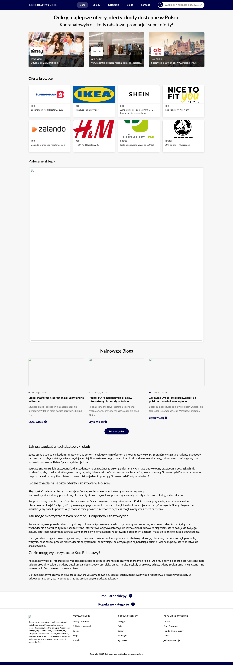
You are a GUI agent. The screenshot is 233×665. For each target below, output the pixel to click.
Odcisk (76, 630)
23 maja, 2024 (39, 392)
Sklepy (96, 4)
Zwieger (121, 621)
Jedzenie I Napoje (172, 640)
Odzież (167, 621)
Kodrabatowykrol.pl (78, 574)
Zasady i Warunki (81, 621)
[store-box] (116, 255)
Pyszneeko (123, 640)
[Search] (160, 4)
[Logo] (43, 5)
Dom (82, 4)
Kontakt (145, 4)
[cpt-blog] (56, 372)
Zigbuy (121, 630)
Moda (166, 635)
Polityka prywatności (82, 626)
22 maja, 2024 (99, 392)
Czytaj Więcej (36, 421)
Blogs (130, 4)
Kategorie (113, 4)
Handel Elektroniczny (174, 630)
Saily (120, 626)
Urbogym (122, 635)
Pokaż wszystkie (116, 431)
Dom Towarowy (171, 626)
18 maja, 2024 (159, 392)
